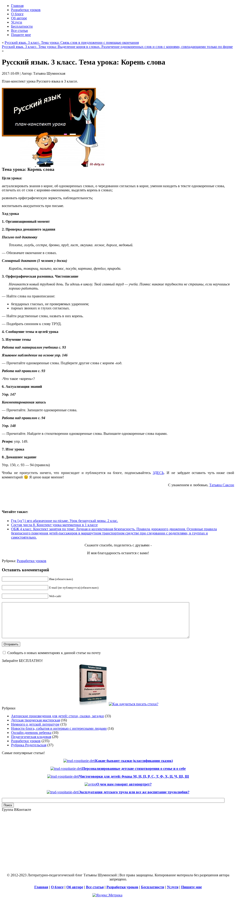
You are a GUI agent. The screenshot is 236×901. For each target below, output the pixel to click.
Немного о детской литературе (35, 724)
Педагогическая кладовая (31, 737)
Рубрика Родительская (28, 745)
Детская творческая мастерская (35, 720)
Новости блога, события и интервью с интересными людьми (59, 728)
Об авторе (74, 887)
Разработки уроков (31, 561)
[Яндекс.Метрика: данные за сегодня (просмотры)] (107, 895)
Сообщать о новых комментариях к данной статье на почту (54, 653)
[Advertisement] (56, 498)
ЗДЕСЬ (158, 473)
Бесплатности (152, 887)
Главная (41, 887)
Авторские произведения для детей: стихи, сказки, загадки (57, 716)
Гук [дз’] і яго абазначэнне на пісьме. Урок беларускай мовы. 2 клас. (64, 521)
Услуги (172, 887)
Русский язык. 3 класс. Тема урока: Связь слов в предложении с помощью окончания (72, 42)
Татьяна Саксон (221, 485)
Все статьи (95, 887)
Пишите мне (191, 887)
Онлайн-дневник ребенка (31, 733)
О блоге (57, 887)
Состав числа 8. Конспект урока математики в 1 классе (54, 525)
